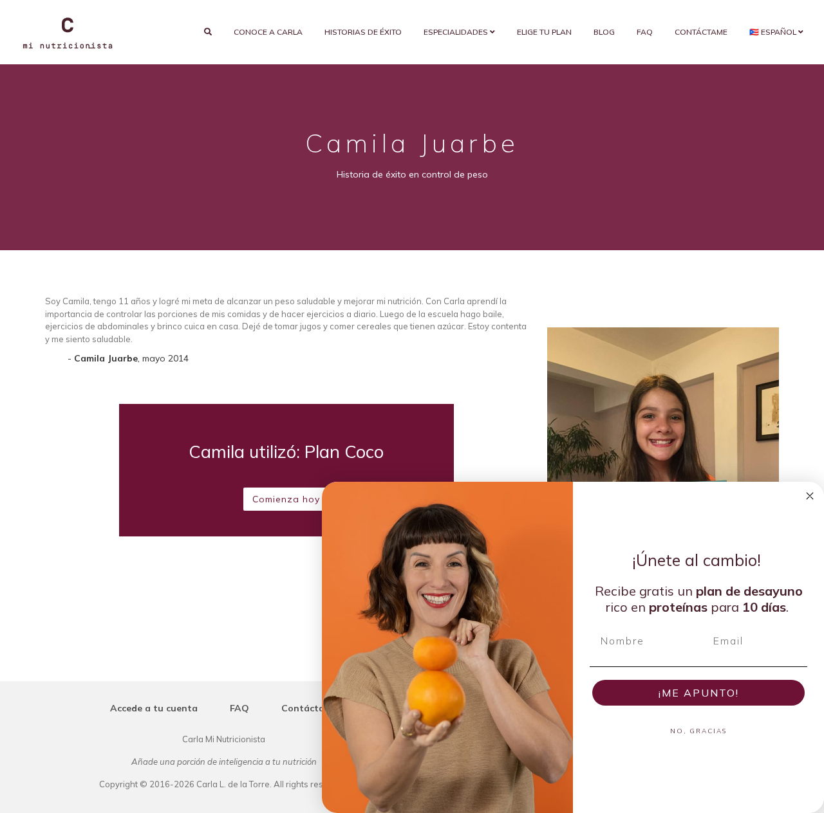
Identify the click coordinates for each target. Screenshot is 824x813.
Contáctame (701, 32)
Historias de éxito (363, 32)
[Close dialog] (810, 496)
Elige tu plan (544, 32)
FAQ (645, 32)
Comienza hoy (286, 499)
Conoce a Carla (268, 32)
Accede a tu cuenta (154, 708)
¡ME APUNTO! (699, 692)
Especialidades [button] (457, 32)
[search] (208, 32)
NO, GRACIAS (698, 731)
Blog (604, 32)
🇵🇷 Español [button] (773, 32)
